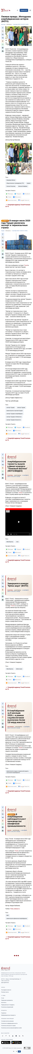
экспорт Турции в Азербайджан (15, 413)
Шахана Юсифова (22, 186)
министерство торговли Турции (15, 410)
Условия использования (7, 1021)
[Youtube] (12, 1036)
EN (13, 1051)
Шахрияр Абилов (11, 180)
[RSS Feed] (22, 1036)
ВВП (8, 915)
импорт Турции (21, 407)
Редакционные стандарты (7, 1004)
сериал (28, 183)
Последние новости (6, 989)
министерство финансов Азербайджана (17, 918)
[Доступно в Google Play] (16, 1042)
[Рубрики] (30, 10)
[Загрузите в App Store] (5, 1042)
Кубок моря (19, 668)
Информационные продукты (8, 1015)
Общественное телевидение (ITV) (15, 183)
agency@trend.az (5, 982)
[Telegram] (16, 1036)
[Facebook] (6, 1036)
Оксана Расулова (11, 186)
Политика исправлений (7, 1007)
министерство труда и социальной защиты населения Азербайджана (17, 772)
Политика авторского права (8, 1025)
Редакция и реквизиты (7, 1000)
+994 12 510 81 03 (5, 980)
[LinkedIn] (19, 1036)
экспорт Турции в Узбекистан (14, 416)
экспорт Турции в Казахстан (14, 419)
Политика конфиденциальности (9, 1023)
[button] (2, 27)
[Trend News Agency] (5, 968)
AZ (16, 1051)
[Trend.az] (5, 10)
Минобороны (10, 541)
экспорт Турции (10, 407)
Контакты (3, 1002)
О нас (2, 998)
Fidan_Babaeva (15, 909)
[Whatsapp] (2, 1036)
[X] (9, 1036)
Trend (26, 265)
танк (17, 541)
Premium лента (5, 992)
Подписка (3, 1013)
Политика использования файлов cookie (11, 1027)
